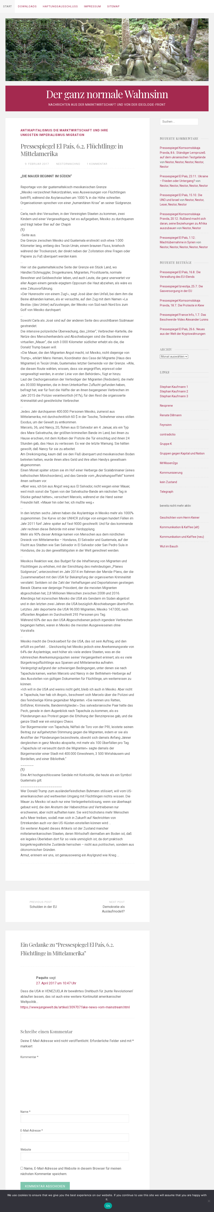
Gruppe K (166, 443)
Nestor (169, 162)
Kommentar (29, 1057)
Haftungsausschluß (60, 6)
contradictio (168, 434)
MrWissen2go (169, 463)
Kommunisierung (171, 472)
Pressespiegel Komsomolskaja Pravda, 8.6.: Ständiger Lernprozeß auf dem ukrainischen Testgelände (183, 152)
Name (25, 1111)
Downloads (27, 6)
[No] (209, 1201)
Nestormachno (68, 163)
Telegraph (166, 491)
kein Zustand (168, 482)
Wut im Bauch (169, 546)
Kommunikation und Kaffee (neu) (182, 536)
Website (25, 1149)
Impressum (92, 6)
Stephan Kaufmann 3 (174, 396)
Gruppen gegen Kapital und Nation (182, 453)
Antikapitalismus (36, 130)
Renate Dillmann (171, 415)
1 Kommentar (97, 163)
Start (7, 6)
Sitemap (113, 6)
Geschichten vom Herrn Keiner (180, 517)
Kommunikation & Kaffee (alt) (179, 527)
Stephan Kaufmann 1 (174, 386)
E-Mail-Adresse (31, 1130)
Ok (108, 1205)
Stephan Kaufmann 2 (174, 391)
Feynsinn (166, 424)
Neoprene (166, 405)
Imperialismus (52, 135)
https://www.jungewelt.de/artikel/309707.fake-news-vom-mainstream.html (75, 1007)
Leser (163, 204)
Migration (75, 135)
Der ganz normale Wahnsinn (107, 94)
